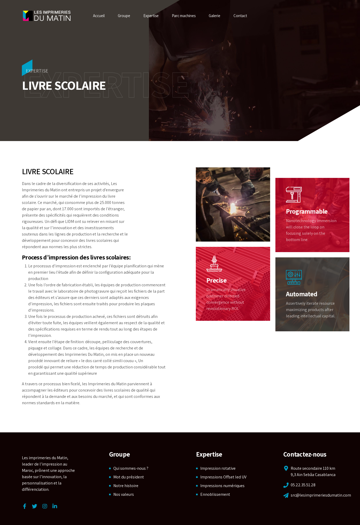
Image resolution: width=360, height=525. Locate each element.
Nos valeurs (123, 494)
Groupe (124, 15)
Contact (240, 15)
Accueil (99, 15)
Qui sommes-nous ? (130, 468)
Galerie (214, 15)
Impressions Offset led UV (223, 477)
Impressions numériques (222, 485)
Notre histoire (125, 485)
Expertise (151, 15)
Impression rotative (218, 468)
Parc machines (184, 15)
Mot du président (128, 477)
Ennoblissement (215, 494)
